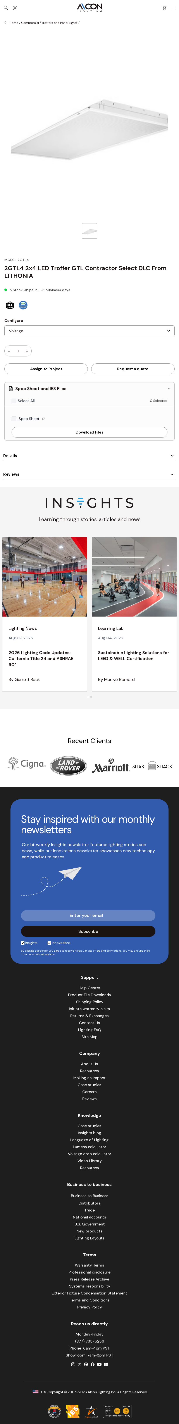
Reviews (11, 474)
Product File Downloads (89, 994)
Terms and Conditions (90, 1300)
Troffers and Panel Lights (59, 23)
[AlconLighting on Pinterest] (86, 1364)
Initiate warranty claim (89, 1008)
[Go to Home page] (89, 7)
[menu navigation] (173, 8)
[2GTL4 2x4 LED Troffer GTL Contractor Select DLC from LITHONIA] (89, 231)
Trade (89, 1210)
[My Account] (14, 7)
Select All (26, 401)
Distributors (89, 1203)
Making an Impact (89, 1077)
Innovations (61, 942)
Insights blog (89, 1132)
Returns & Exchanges (89, 1015)
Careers (89, 1091)
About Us (89, 1063)
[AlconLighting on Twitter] (79, 1364)
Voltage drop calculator (89, 1153)
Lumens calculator (89, 1146)
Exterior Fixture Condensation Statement (89, 1293)
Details (10, 455)
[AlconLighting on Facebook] (93, 1364)
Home (14, 23)
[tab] (88, 697)
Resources (89, 1070)
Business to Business (89, 1195)
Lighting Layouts (89, 1238)
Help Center (89, 987)
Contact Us (89, 1022)
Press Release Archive (89, 1279)
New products (89, 1231)
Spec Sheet (30, 418)
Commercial (30, 23)
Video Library (89, 1160)
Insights (31, 942)
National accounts (89, 1217)
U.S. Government (89, 1224)
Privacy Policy (89, 1307)
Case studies (89, 1084)
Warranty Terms (89, 1265)
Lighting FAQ (89, 1029)
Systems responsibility (89, 1286)
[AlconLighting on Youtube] (99, 1364)
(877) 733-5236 (89, 1341)
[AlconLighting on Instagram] (73, 1364)
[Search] (6, 7)
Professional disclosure (89, 1272)
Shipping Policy (89, 1001)
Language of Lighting (89, 1139)
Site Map (89, 1036)
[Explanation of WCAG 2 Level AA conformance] (117, 1411)
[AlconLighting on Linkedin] (106, 1364)
